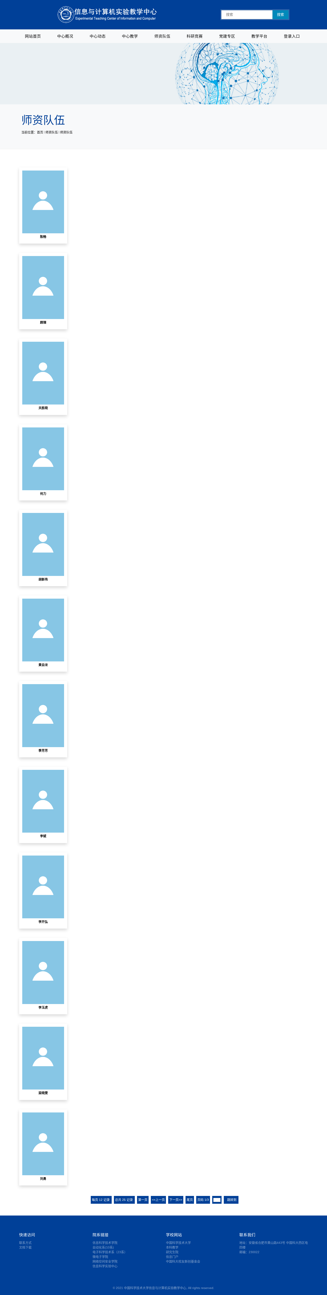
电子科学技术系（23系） (110, 1252)
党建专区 (227, 36)
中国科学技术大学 (178, 1242)
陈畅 (43, 236)
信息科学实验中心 (105, 1266)
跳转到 (232, 1199)
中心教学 (130, 36)
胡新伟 (43, 579)
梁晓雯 (43, 1093)
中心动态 (98, 36)
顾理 (43, 322)
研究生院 (172, 1252)
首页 (40, 132)
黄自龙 (43, 665)
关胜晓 (43, 408)
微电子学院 (100, 1256)
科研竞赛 (195, 36)
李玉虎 (43, 1007)
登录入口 (292, 36)
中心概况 (65, 36)
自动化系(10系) (103, 1247)
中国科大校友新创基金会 (183, 1261)
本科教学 (172, 1247)
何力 (43, 493)
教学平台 (259, 36)
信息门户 (172, 1256)
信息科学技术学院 (105, 1242)
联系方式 (25, 1242)
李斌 (43, 836)
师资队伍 (162, 36)
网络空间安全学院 (105, 1261)
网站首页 (33, 36)
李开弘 (43, 921)
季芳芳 (43, 750)
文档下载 (25, 1247)
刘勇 (43, 1178)
